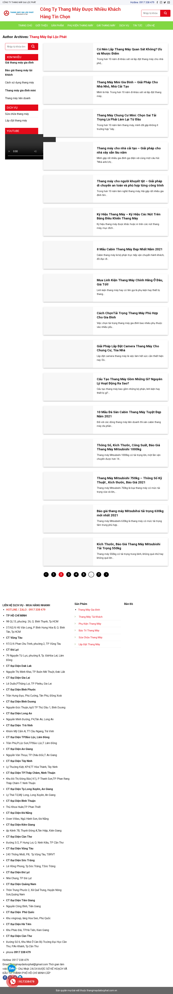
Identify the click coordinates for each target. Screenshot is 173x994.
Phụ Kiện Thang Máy (90, 623)
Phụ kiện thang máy (80, 25)
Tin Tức (137, 25)
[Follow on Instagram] (161, 2)
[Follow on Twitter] (165, 2)
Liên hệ (150, 25)
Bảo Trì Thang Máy (89, 630)
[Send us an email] (168, 2)
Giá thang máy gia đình (19, 62)
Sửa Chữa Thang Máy (90, 637)
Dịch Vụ (124, 25)
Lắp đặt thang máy (16, 120)
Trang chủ (25, 25)
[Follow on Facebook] (157, 2)
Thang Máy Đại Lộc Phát (48, 37)
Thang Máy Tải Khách (91, 616)
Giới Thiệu (41, 25)
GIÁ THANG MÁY (106, 25)
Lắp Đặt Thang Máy (89, 644)
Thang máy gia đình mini (20, 90)
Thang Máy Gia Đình (89, 609)
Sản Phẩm (57, 25)
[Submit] (165, 13)
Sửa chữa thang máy (17, 114)
